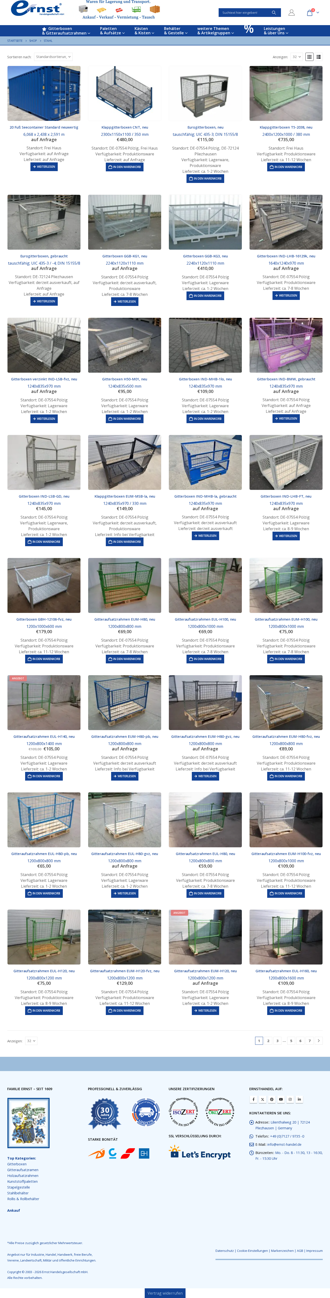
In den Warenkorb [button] (127, 167)
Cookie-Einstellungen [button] (252, 1250)
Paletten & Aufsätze (110, 31)
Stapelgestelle (18, 1187)
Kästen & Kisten (143, 31)
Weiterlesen (46, 167)
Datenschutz (224, 1250)
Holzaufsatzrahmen (22, 1175)
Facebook (253, 1099)
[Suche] (274, 12)
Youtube (281, 1099)
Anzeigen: (280, 56)
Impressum (314, 1250)
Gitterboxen (17, 1164)
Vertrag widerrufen (165, 1293)
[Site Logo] (85, 9)
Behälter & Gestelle (174, 31)
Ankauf (13, 1210)
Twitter (262, 1099)
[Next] (319, 1041)
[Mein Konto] (291, 12)
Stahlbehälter (18, 1193)
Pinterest (271, 1099)
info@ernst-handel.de (284, 1144)
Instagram (290, 1099)
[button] (309, 57)
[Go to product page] (43, 93)
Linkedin (299, 1099)
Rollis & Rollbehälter (23, 1198)
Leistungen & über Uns (274, 31)
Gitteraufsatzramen (22, 1169)
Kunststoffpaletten (22, 1181)
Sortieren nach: (19, 56)
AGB (300, 1250)
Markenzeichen (282, 1250)
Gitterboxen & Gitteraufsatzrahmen (64, 31)
